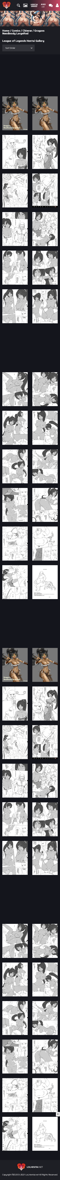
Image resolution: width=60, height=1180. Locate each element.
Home (5, 31)
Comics (16, 31)
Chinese (27, 31)
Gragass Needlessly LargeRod (23, 32)
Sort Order (10, 48)
